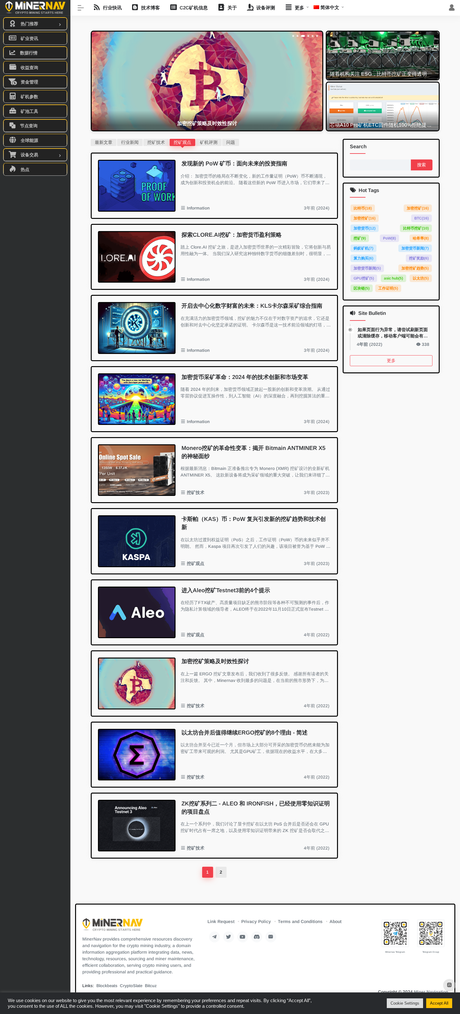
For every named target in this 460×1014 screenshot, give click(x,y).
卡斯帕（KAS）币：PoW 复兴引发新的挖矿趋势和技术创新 (253, 523)
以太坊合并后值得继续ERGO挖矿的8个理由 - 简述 (244, 732)
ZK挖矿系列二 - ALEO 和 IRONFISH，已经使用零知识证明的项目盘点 (255, 807)
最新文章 (103, 142)
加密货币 (365, 228)
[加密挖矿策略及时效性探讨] (137, 683)
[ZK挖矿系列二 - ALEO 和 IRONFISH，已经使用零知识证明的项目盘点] (137, 825)
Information (198, 208)
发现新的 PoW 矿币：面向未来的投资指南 (234, 163)
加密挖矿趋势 (415, 268)
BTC (421, 218)
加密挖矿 (418, 208)
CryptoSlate (131, 985)
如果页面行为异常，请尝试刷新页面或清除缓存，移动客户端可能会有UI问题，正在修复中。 (393, 333)
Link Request (220, 921)
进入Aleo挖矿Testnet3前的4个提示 (225, 590)
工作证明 (388, 288)
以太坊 (421, 278)
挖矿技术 (156, 142)
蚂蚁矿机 (363, 248)
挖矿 (360, 238)
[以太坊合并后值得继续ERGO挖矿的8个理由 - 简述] (137, 754)
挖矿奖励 (419, 258)
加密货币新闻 (415, 248)
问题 (230, 142)
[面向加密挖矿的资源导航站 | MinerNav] (112, 926)
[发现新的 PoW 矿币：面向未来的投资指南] (137, 185)
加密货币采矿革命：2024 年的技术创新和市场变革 (244, 377)
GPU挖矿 (364, 278)
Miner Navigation (431, 992)
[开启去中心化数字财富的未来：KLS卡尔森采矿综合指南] (137, 328)
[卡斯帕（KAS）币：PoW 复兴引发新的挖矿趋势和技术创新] (137, 541)
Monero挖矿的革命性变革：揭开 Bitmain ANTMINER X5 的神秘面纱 (253, 452)
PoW (389, 238)
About (335, 921)
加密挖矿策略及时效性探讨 (215, 661)
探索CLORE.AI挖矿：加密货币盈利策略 (231, 235)
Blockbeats (107, 985)
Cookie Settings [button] (405, 1003)
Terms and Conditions (300, 921)
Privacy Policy (256, 921)
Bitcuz (151, 985)
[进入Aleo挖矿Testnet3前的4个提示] (137, 612)
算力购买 (363, 258)
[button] (293, 36)
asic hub (393, 278)
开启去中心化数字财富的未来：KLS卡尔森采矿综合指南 (251, 306)
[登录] (451, 8)
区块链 (362, 288)
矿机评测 (208, 142)
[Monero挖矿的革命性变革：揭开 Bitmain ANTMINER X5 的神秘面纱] (137, 470)
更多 (391, 360)
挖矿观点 (182, 142)
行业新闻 (130, 142)
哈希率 (421, 238)
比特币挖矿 (416, 228)
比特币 (363, 208)
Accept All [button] (439, 1003)
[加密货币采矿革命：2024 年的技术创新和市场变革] (137, 399)
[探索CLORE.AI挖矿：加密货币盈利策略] (137, 257)
